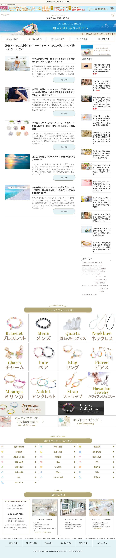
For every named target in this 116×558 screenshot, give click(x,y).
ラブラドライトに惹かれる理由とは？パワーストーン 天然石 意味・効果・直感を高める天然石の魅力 (101, 202)
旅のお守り (19, 482)
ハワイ (91, 274)
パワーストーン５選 (98, 265)
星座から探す (84, 543)
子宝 (97, 462)
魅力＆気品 (97, 457)
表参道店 (102, 291)
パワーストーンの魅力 (100, 276)
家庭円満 (97, 467)
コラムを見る (102, 543)
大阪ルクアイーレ (104, 288)
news (91, 265)
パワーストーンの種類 (87, 271)
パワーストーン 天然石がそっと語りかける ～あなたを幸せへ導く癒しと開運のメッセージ (102, 217)
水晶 (87, 294)
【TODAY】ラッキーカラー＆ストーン (91, 262)
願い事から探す (66, 543)
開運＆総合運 (19, 447)
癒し (19, 477)
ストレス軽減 (58, 477)
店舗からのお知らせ (100, 282)
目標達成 (19, 452)
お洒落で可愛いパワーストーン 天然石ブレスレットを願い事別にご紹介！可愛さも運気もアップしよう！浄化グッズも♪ (53, 92)
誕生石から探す (31, 543)
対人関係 (58, 467)
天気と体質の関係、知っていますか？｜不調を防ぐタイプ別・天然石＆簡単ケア (53, 60)
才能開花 (58, 457)
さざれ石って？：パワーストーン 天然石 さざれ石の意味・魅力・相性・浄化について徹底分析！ (53, 125)
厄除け (58, 472)
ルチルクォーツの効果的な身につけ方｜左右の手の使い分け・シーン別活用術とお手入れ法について (101, 247)
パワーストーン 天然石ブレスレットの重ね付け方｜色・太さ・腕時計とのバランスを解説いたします (101, 85)
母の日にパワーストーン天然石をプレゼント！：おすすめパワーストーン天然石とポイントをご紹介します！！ (101, 186)
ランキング (84, 285)
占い (89, 285)
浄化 (97, 472)
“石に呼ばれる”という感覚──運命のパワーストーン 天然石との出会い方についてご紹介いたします (101, 169)
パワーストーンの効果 (87, 268)
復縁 (58, 462)
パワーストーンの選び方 (99, 271)
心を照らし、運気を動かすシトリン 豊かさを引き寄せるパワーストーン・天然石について (101, 154)
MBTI (102, 262)
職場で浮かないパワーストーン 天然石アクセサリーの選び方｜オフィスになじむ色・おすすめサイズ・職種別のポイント (101, 103)
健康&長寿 (19, 467)
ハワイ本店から (98, 274)
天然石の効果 (94, 285)
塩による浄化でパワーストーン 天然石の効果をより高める (53, 158)
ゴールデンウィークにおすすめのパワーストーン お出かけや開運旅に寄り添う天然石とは (102, 231)
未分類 (83, 294)
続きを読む (64, 80)
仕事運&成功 (97, 452)
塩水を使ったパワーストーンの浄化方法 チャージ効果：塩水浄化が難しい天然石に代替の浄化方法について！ (53, 190)
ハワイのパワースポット (101, 279)
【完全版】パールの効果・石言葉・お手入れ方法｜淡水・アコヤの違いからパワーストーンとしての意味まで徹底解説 (101, 120)
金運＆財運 (58, 452)
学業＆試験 (19, 472)
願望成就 (97, 447)
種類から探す (14, 543)
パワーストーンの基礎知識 (99, 268)
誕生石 (90, 294)
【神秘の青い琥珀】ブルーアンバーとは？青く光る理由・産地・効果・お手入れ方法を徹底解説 (101, 69)
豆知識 (95, 294)
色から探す (49, 543)
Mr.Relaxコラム (85, 265)
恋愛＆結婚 (19, 462)
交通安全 (97, 477)
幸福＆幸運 (58, 447)
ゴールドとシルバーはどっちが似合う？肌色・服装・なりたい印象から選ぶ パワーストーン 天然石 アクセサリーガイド (101, 138)
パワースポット (85, 274)
